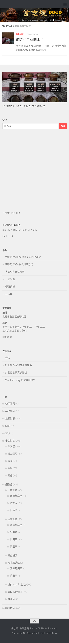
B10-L (16, 229)
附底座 (13, 503)
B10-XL (6, 229)
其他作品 (10, 411)
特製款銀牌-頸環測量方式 (19, 264)
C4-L (5, 236)
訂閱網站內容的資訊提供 (18, 365)
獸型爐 (13, 532)
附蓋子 (13, 510)
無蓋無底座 (16, 495)
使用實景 (10, 403)
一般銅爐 (10, 279)
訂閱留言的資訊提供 (16, 372)
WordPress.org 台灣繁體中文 (20, 380)
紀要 (7, 425)
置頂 (7, 433)
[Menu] (65, 4)
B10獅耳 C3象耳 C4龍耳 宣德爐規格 (23, 106)
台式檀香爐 (14, 562)
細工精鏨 (12, 453)
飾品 (10, 475)
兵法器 (9, 294)
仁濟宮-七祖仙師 (11, 213)
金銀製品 (10, 440)
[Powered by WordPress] (24, 633)
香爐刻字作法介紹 (15, 271)
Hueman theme (50, 633)
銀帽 (10, 460)
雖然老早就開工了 (30, 39)
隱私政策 (7, 337)
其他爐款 (12, 555)
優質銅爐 (10, 286)
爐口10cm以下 (15, 591)
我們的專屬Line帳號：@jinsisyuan (23, 256)
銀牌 (10, 468)
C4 (12, 236)
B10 (35, 229)
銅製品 (9, 484)
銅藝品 (11, 599)
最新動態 (20, 34)
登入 (7, 357)
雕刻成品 (10, 608)
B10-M (26, 229)
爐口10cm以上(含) (17, 584)
